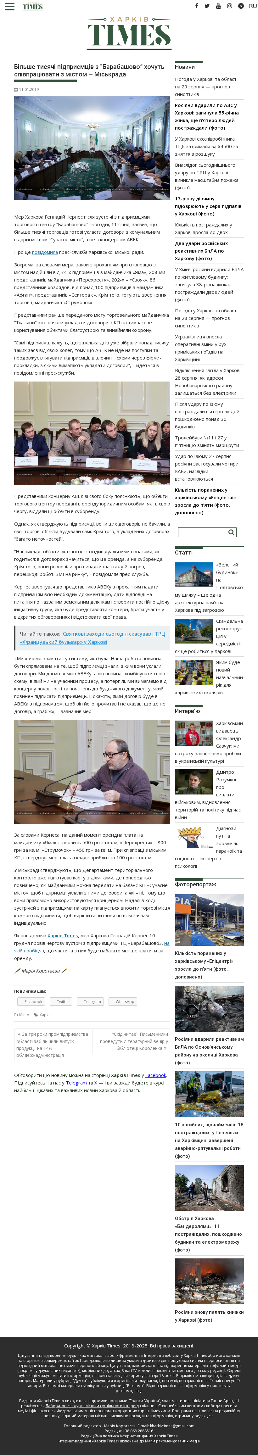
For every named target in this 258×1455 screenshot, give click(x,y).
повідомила (45, 252)
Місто (24, 1014)
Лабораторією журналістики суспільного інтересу (92, 1405)
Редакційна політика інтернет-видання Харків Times (129, 1436)
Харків (45, 1014)
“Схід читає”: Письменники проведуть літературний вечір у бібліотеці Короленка (134, 1041)
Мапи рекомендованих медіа (172, 1441)
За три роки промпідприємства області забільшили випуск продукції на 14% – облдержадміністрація (52, 1044)
